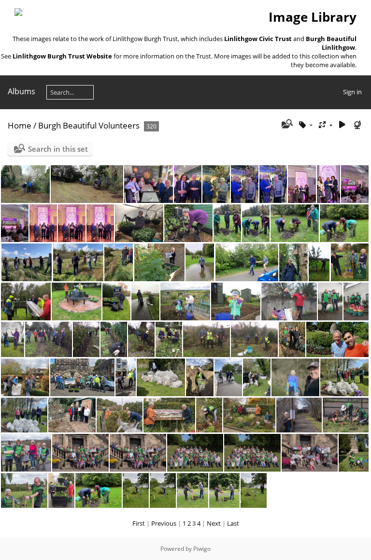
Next (214, 523)
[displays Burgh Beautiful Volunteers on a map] (358, 125)
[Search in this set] (286, 124)
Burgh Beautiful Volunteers (89, 125)
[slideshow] (342, 125)
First (138, 523)
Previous (163, 523)
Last (233, 523)
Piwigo (202, 549)
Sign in (352, 91)
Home (19, 125)
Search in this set (58, 149)
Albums (21, 91)
